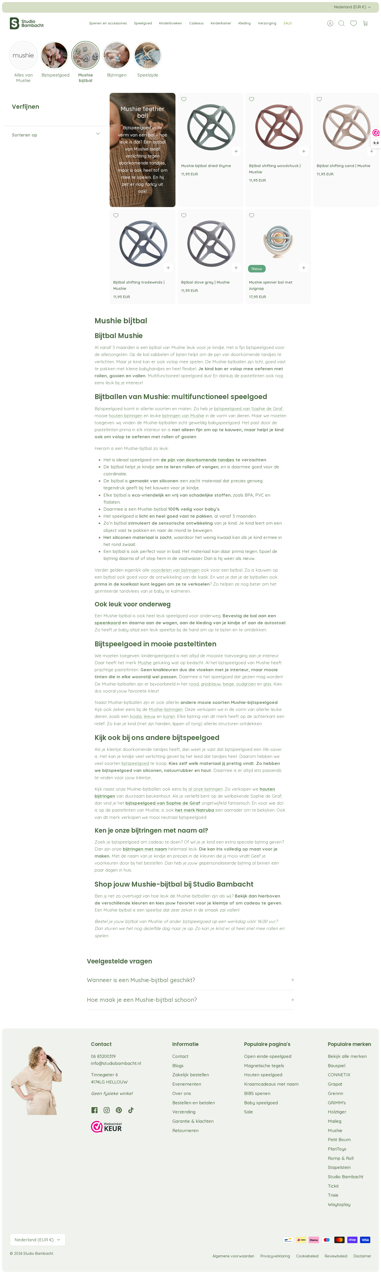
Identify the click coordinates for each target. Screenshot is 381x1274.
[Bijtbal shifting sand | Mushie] (346, 126)
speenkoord (108, 622)
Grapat (335, 1084)
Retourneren (185, 1130)
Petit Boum (339, 1139)
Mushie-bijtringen (166, 709)
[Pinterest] (119, 1110)
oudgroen (246, 684)
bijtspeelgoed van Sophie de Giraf (248, 408)
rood (194, 684)
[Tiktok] (131, 1110)
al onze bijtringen (205, 789)
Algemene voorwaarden (233, 1256)
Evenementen (186, 1084)
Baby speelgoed (261, 1102)
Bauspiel (336, 1065)
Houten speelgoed (263, 1074)
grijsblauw (211, 684)
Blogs (178, 1065)
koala (136, 716)
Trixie (333, 1195)
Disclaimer (362, 1256)
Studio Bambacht (345, 1176)
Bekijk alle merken (347, 1056)
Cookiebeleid (307, 1256)
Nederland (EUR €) (350, 7)
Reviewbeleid (336, 1256)
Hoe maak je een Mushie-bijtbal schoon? (142, 999)
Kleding (244, 23)
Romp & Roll (341, 1158)
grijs (267, 684)
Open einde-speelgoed (267, 1056)
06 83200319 (103, 1056)
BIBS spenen (257, 1093)
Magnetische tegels (264, 1065)
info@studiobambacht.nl (116, 1063)
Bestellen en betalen (193, 1102)
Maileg (334, 1121)
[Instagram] (107, 1110)
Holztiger (337, 1111)
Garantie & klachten (193, 1121)
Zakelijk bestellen (190, 1074)
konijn (169, 716)
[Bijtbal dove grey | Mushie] (210, 242)
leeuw (150, 716)
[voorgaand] (115, 7)
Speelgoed (143, 23)
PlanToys (337, 1149)
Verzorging (267, 23)
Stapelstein (339, 1167)
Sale (248, 1111)
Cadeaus (196, 23)
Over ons (181, 1093)
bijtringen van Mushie (183, 415)
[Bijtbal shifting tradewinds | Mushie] (142, 242)
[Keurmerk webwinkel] (117, 1127)
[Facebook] (94, 1110)
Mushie (145, 662)
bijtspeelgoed (135, 763)
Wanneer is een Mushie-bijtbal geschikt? (141, 980)
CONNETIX (339, 1074)
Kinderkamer (221, 23)
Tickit (333, 1186)
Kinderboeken (170, 23)
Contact (180, 1056)
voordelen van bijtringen (175, 570)
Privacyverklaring (275, 1256)
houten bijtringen (125, 415)
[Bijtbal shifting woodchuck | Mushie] (278, 126)
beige (228, 684)
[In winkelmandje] (236, 151)
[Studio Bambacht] (27, 23)
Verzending (183, 1111)
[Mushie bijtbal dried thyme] (210, 126)
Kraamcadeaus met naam (271, 1084)
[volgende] (265, 7)
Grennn (335, 1093)
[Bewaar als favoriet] (184, 99)
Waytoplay (339, 1204)
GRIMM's (337, 1102)
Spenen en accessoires (108, 23)
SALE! (288, 23)
